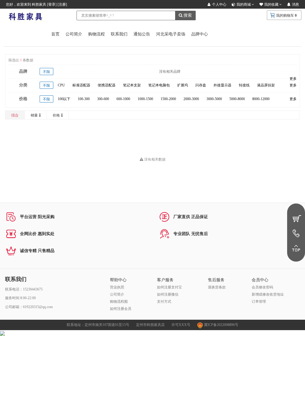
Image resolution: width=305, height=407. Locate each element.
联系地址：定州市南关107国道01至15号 (98, 325)
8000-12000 (261, 99)
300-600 (103, 99)
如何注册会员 (120, 309)
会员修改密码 (262, 287)
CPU (61, 85)
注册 (62, 4)
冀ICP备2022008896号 (220, 325)
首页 (55, 34)
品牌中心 (199, 34)
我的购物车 (285, 15)
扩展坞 (182, 85)
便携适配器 (107, 85)
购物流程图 (119, 301)
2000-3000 (191, 99)
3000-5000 (214, 99)
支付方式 (164, 301)
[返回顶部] (296, 248)
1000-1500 (145, 99)
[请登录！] (296, 218)
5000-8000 (237, 99)
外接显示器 (222, 85)
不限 (46, 72)
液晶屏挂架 (266, 85)
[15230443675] (296, 233)
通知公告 (141, 34)
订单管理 (259, 301)
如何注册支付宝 (169, 287)
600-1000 (123, 99)
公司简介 (74, 34)
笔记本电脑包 (159, 85)
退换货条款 (217, 287)
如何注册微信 (167, 294)
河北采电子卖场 (170, 34)
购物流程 (96, 34)
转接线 (244, 85)
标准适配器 (81, 85)
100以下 (64, 99)
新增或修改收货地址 (268, 294)
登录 (51, 4)
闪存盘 (200, 85)
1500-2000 (168, 99)
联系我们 (119, 34)
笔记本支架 (132, 85)
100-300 (84, 99)
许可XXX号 (181, 325)
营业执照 (117, 287)
